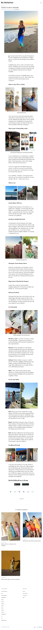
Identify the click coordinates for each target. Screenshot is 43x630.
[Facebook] (36, 627)
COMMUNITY (3, 597)
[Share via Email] (28, 492)
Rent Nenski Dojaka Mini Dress (21, 259)
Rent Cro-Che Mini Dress (25, 335)
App (2, 593)
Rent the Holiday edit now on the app (18, 480)
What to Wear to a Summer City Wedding (8, 544)
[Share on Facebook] (15, 492)
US (1, 5)
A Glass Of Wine (4, 591)
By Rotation (17, 9)
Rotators (2, 610)
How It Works (25, 593)
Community (25, 595)
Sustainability (3, 614)
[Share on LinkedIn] (19, 492)
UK (3, 5)
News (2, 608)
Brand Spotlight (3, 595)
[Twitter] (34, 627)
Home (24, 591)
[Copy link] (32, 492)
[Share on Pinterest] (24, 492)
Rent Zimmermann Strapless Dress (16, 152)
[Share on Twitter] (11, 492)
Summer (2, 612)
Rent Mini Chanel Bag (17, 335)
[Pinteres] (41, 627)
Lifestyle (2, 603)
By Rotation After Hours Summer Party (32, 541)
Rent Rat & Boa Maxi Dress (21, 112)
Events (2, 599)
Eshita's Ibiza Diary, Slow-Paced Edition (10, 579)
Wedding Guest (4, 620)
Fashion (2, 601)
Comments (22, 498)
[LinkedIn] (39, 627)
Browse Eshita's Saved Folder (28, 152)
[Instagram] (37, 627)
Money (2, 605)
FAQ (23, 597)
